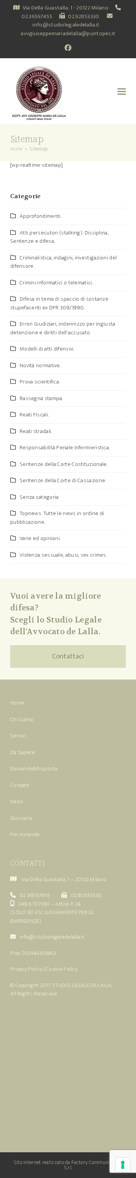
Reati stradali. (36, 431)
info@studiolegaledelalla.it (65, 24)
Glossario (21, 818)
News (16, 801)
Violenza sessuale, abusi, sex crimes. (63, 555)
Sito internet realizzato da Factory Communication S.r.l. (68, 1165)
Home (17, 703)
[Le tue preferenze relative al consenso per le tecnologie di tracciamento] (123, 1165)
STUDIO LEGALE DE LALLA (82, 985)
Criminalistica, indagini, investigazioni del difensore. (63, 262)
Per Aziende (25, 834)
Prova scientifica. (40, 381)
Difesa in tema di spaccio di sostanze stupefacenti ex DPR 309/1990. (59, 303)
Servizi (18, 735)
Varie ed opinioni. (40, 538)
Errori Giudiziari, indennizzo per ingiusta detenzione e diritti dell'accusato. (63, 328)
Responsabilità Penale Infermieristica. (65, 447)
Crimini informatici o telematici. (56, 282)
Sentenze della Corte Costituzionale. (64, 464)
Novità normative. (40, 365)
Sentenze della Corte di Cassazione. (63, 480)
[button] (121, 91)
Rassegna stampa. (41, 398)
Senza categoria (39, 497)
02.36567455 (37, 16)
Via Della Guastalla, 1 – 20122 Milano (64, 879)
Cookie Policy (61, 969)
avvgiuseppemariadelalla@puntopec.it (68, 33)
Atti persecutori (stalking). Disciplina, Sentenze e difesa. (59, 237)
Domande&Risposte (34, 768)
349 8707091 (33, 904)
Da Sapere (22, 752)
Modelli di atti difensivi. (47, 349)
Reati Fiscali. (34, 414)
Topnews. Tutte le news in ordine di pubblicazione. (57, 518)
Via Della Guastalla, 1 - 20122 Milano (65, 7)
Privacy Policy (26, 969)
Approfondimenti (40, 216)
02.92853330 (83, 16)
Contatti (19, 785)
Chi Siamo (22, 719)
